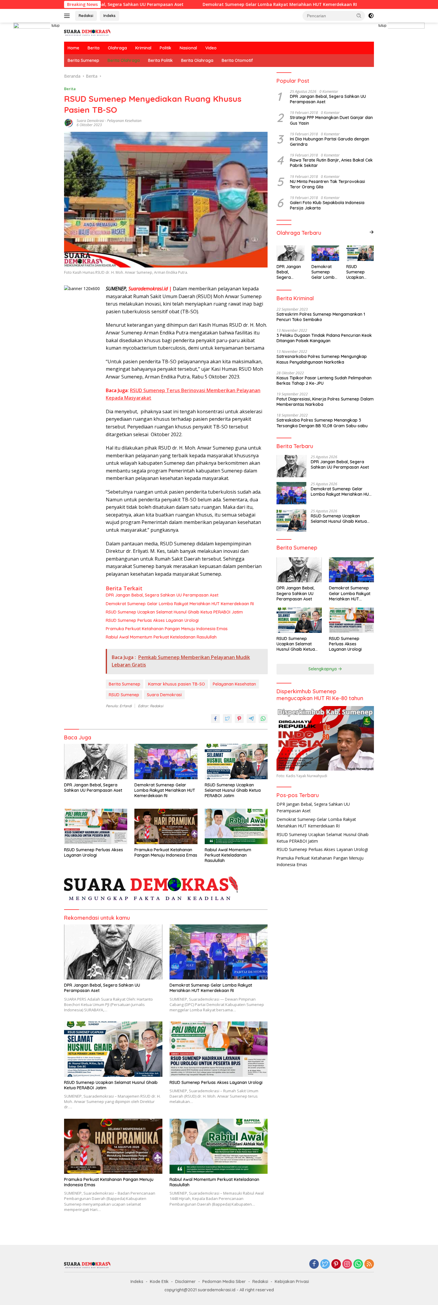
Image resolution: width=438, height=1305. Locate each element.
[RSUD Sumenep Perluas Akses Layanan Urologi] (95, 826)
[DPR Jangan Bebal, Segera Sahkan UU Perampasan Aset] (95, 761)
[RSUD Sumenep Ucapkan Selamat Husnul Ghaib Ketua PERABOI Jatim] (236, 761)
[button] (359, 15)
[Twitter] (325, 1264)
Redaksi (86, 15)
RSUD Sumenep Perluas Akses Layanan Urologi (152, 620)
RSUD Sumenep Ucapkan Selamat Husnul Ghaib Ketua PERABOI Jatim (175, 612)
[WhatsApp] (358, 1264)
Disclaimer (185, 1281)
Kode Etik (159, 1281)
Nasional (188, 48)
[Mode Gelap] (371, 16)
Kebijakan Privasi (292, 1281)
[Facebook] (314, 1264)
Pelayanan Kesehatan (234, 684)
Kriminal (143, 48)
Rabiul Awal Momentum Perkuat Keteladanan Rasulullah (161, 637)
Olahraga (117, 48)
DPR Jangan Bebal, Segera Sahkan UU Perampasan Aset (162, 595)
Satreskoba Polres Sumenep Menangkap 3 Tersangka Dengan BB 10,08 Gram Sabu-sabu (322, 422)
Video (211, 48)
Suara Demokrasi (90, 120)
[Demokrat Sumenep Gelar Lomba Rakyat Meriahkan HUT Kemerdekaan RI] (166, 761)
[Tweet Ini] (227, 718)
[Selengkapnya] (371, 232)
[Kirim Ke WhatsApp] (263, 718)
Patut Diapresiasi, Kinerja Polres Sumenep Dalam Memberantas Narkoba (325, 401)
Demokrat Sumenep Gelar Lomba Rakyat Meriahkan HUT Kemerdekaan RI (234, 4)
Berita (94, 48)
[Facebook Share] (215, 718)
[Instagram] (347, 1264)
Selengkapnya (323, 669)
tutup (56, 26)
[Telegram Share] (251, 718)
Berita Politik (160, 60)
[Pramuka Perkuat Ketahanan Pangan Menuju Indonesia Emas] (166, 826)
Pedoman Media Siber (224, 1281)
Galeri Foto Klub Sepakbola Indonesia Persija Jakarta (327, 205)
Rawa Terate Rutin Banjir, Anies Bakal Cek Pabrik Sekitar (331, 162)
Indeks (109, 15)
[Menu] (68, 16)
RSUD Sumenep (124, 694)
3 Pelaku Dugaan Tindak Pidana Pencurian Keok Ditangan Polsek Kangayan (324, 338)
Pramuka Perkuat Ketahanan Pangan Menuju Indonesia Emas (167, 628)
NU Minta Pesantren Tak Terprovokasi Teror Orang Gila (327, 184)
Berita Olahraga (124, 60)
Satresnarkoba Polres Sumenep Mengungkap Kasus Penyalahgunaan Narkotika (322, 359)
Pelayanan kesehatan (124, 120)
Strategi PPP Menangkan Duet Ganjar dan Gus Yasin (331, 120)
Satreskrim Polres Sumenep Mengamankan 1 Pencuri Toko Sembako (321, 317)
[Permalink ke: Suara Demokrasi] (69, 122)
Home (73, 48)
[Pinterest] (336, 1264)
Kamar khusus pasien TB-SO (176, 684)
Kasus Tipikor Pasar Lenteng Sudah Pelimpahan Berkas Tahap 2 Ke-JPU (324, 380)
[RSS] (369, 1264)
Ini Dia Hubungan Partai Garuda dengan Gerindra (329, 141)
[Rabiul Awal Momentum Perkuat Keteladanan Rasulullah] (236, 826)
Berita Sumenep (83, 60)
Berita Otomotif (237, 60)
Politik (165, 48)
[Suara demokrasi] (88, 32)
